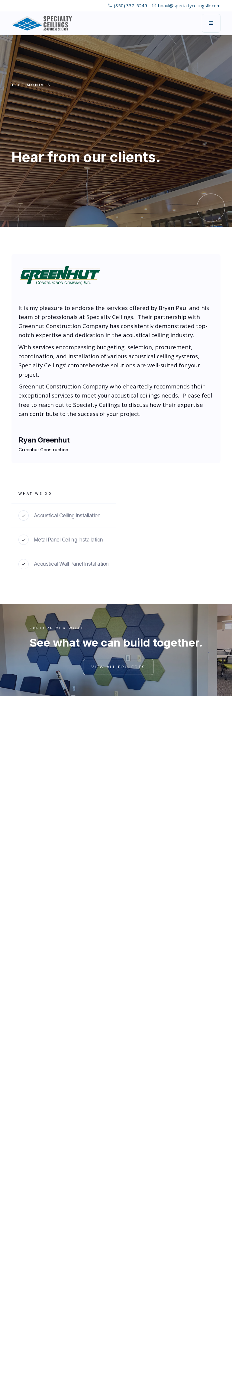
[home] (41, 23)
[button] (211, 23)
